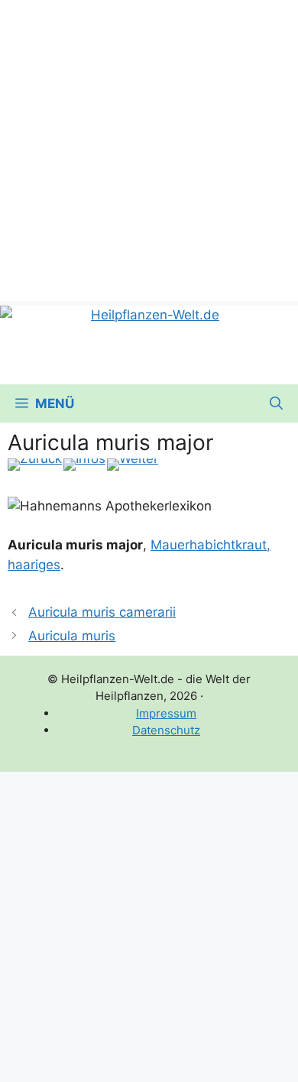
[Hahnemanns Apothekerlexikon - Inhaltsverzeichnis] (84, 464)
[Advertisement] (149, 149)
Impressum (166, 713)
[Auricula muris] (35, 464)
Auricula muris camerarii (102, 612)
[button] (276, 403)
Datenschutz (166, 730)
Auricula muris (71, 635)
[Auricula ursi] (132, 464)
